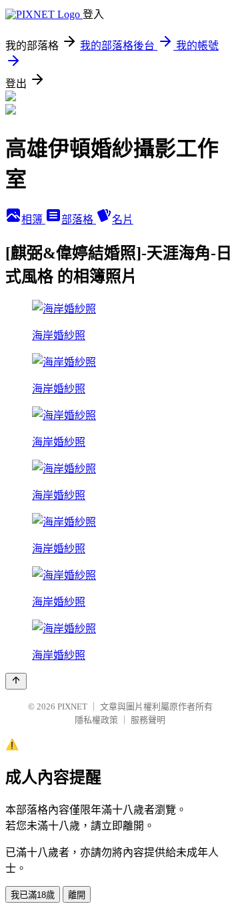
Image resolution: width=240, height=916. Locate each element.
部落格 (78, 219)
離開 (76, 895)
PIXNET (72, 706)
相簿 (33, 219)
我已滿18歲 (33, 895)
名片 (122, 219)
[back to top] (16, 681)
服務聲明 (148, 720)
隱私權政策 (96, 720)
